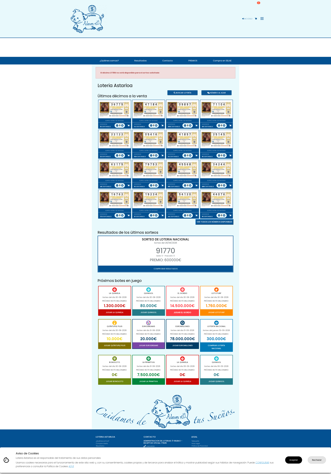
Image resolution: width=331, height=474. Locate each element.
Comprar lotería (102, 443)
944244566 (150, 446)
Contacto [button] (167, 60)
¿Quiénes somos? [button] (109, 60)
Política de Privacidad (200, 446)
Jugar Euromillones (182, 345)
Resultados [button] (140, 60)
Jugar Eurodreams (148, 345)
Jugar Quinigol (148, 312)
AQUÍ (71, 466)
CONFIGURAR (262, 462)
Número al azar (217, 92)
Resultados (100, 446)
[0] (257, 18)
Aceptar (293, 459)
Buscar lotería (183, 92)
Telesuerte (195, 441)
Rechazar (317, 459)
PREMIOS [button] (192, 60)
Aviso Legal (196, 443)
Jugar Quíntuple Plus (114, 345)
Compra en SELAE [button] (222, 60)
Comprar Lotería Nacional (216, 347)
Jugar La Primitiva (148, 381)
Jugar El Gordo (182, 312)
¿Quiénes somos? (102, 441)
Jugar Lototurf (216, 312)
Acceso (248, 18)
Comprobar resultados (166, 268)
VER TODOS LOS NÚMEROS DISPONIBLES (214, 222)
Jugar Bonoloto (114, 381)
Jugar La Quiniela (114, 312)
